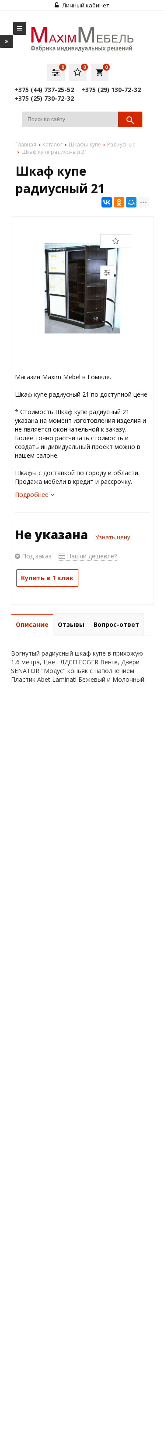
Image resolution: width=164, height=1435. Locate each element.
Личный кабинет (85, 5)
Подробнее (32, 494)
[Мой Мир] (131, 202)
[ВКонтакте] (106, 202)
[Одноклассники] (119, 202)
